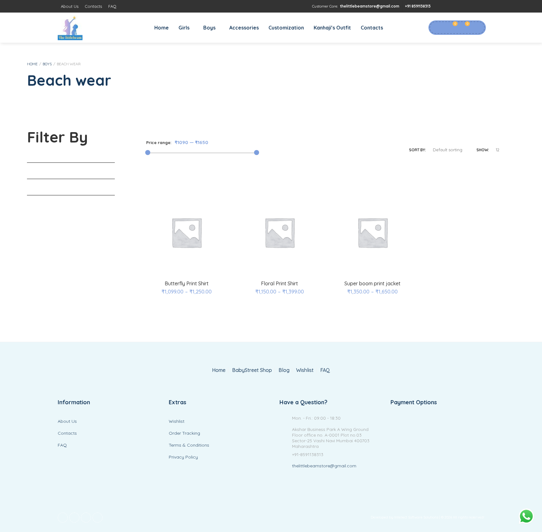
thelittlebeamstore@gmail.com (369, 6)
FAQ (112, 6)
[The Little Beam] (70, 27)
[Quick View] (186, 266)
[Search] (476, 28)
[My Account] (437, 28)
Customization (286, 27)
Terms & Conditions (189, 445)
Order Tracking (184, 433)
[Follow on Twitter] (453, 6)
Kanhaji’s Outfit (332, 27)
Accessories (244, 27)
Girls (183, 27)
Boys (209, 27)
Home (161, 27)
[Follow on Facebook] (440, 6)
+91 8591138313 (418, 6)
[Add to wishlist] (201, 266)
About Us (69, 6)
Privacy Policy (183, 457)
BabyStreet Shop (252, 370)
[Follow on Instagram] (478, 6)
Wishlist (305, 370)
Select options (172, 266)
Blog (284, 370)
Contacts (93, 6)
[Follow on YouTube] (465, 6)
